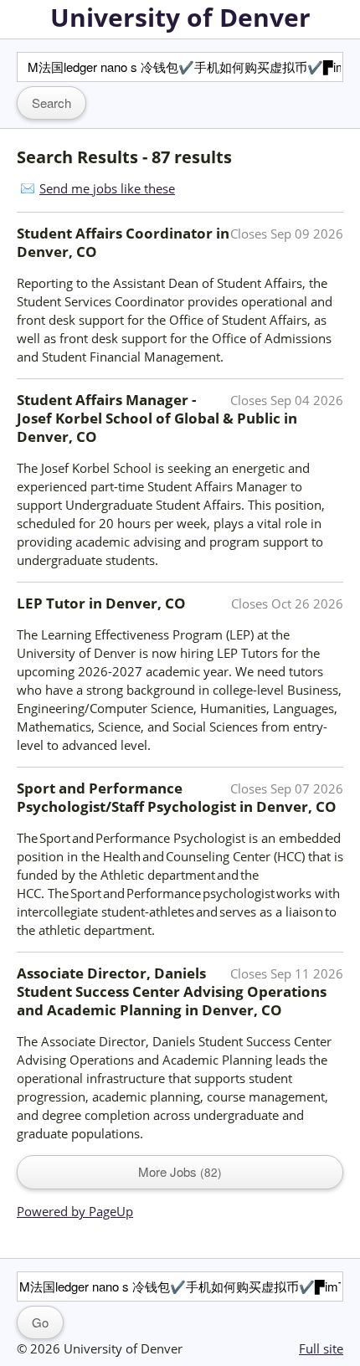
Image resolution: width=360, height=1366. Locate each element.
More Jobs (178, 1171)
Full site (321, 1348)
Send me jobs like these (107, 188)
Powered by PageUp (75, 1211)
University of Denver (180, 17)
